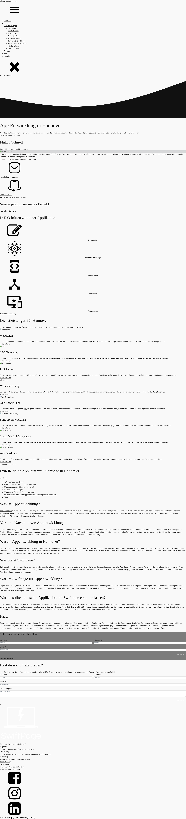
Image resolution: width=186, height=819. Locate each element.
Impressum (4, 767)
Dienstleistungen (10, 26)
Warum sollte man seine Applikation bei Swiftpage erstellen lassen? (30, 495)
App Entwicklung (14, 38)
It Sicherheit (12, 33)
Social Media (25, 759)
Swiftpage (4, 567)
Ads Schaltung (13, 46)
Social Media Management (18, 43)
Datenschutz (13, 767)
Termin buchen (11, 1)
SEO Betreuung (14, 759)
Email (2, 647)
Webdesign (12, 28)
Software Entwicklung (16, 41)
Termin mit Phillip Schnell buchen (13, 197)
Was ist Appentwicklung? (14, 482)
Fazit (6, 497)
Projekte (7, 51)
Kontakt (7, 56)
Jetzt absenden (181, 654)
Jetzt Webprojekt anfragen (10, 135)
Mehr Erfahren (5, 344)
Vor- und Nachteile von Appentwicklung (20, 485)
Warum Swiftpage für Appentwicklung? (19, 492)
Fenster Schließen (7, 658)
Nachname (98, 640)
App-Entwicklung (6, 511)
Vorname (3, 640)
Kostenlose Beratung (8, 211)
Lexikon (31, 749)
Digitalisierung (13, 48)
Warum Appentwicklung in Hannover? (19, 487)
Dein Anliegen (5, 689)
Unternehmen (9, 23)
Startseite (7, 21)
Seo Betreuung (13, 31)
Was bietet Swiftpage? (13, 490)
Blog (5, 54)
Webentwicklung (14, 36)
